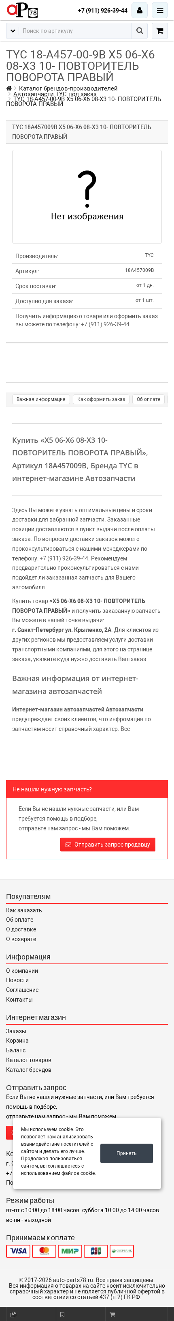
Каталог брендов (28, 1070)
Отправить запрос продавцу (111, 844)
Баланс (15, 1050)
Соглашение (22, 990)
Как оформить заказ (101, 399)
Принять (127, 1153)
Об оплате (148, 399)
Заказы (16, 1031)
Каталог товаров (28, 1060)
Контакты (19, 999)
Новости (17, 980)
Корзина (17, 1040)
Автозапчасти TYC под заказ (55, 94)
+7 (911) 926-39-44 (102, 10)
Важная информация (41, 399)
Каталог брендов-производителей (68, 88)
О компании (22, 971)
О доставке (21, 929)
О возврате (21, 939)
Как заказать (24, 910)
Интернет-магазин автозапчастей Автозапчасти (77, 709)
